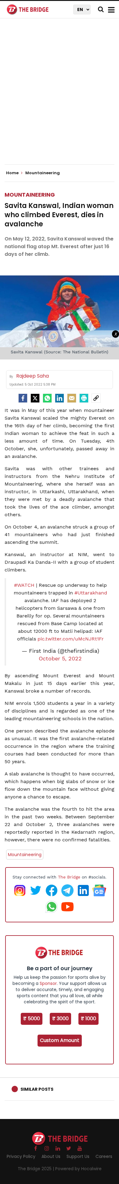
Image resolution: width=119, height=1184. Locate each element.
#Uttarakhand (90, 593)
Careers (104, 1156)
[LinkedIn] (59, 398)
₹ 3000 (60, 1018)
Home (13, 173)
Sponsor (48, 983)
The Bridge (69, 877)
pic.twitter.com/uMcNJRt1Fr (71, 639)
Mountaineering (30, 194)
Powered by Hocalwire (78, 1169)
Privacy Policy (21, 1156)
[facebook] (22, 398)
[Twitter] (35, 398)
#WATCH (24, 585)
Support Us (78, 1156)
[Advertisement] (59, 96)
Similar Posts (36, 1089)
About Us (50, 1156)
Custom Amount (59, 1040)
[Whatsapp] (47, 398)
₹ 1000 (88, 1018)
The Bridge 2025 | (36, 1169)
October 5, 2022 (60, 658)
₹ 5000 (31, 1018)
